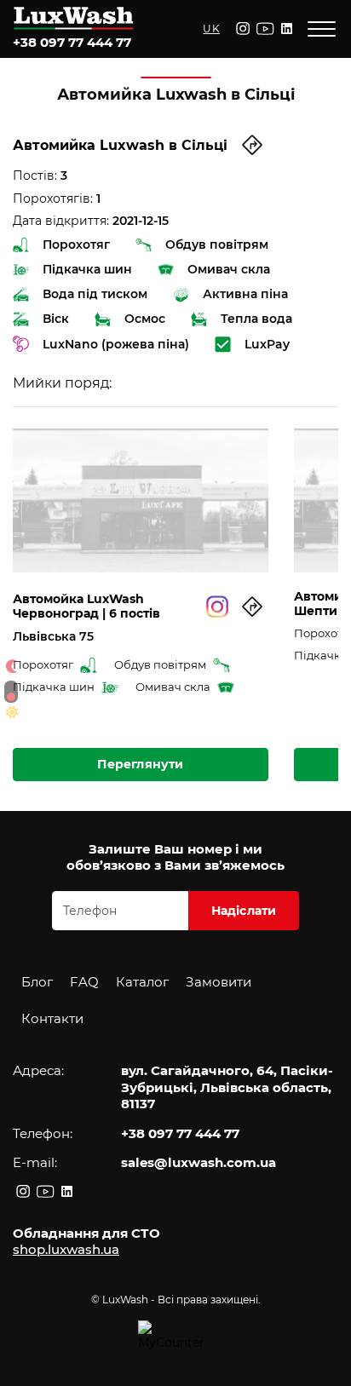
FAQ (84, 982)
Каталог (142, 982)
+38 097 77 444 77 (72, 42)
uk (211, 28)
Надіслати (244, 910)
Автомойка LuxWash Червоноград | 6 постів (86, 606)
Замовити (218, 982)
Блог (37, 982)
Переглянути (140, 764)
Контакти (52, 1018)
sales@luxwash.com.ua (198, 1162)
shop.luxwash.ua (66, 1249)
